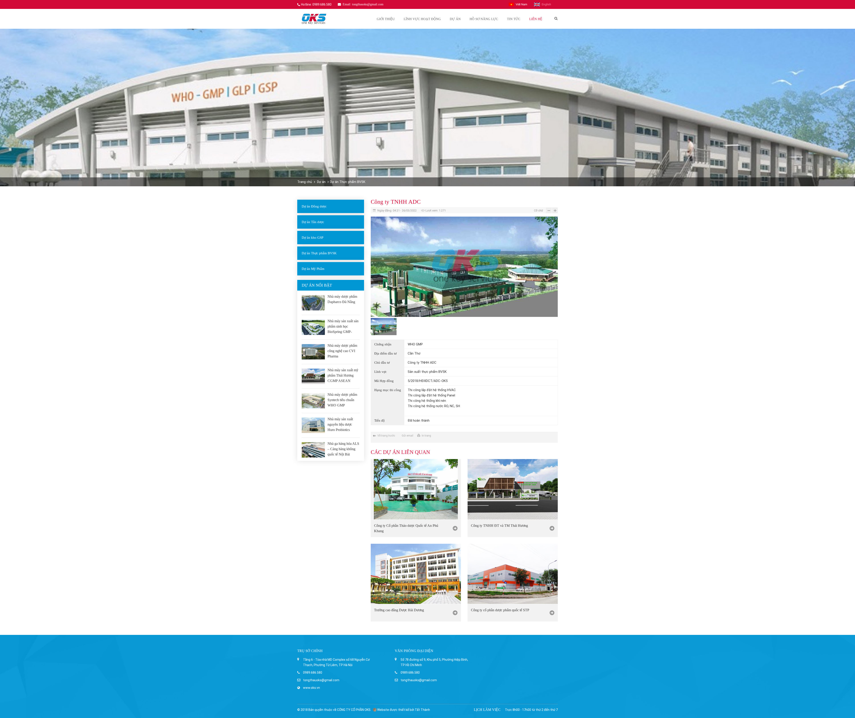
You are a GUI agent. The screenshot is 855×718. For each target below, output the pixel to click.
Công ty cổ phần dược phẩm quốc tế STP (500, 610)
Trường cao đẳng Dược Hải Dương (399, 610)
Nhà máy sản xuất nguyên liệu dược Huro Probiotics (340, 424)
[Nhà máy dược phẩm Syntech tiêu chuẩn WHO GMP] (313, 400)
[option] (464, 267)
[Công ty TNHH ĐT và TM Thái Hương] (513, 489)
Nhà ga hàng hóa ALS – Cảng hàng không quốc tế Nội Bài (343, 449)
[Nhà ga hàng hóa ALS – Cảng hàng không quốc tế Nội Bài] (313, 449)
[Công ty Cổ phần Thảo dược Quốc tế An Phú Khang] (416, 489)
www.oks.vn (311, 687)
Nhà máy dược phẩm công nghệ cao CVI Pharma (342, 351)
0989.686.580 (312, 672)
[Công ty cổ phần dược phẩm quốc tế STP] (513, 574)
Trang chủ (304, 182)
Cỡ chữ (538, 210)
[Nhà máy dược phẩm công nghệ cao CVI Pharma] (313, 351)
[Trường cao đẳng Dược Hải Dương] (416, 574)
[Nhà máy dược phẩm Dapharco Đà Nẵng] (313, 302)
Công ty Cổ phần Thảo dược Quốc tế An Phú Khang (406, 528)
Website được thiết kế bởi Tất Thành (403, 710)
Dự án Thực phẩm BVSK (347, 182)
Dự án (321, 182)
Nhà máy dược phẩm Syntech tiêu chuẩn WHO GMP (342, 400)
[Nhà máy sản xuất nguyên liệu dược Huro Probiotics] (313, 425)
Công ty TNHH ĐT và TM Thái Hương (499, 525)
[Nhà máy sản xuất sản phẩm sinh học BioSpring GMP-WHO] (313, 327)
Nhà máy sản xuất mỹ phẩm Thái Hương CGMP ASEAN (343, 375)
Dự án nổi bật (317, 285)
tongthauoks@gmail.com (321, 680)
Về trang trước (386, 435)
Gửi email (407, 435)
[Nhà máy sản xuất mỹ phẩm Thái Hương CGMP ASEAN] (313, 376)
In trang (426, 435)
